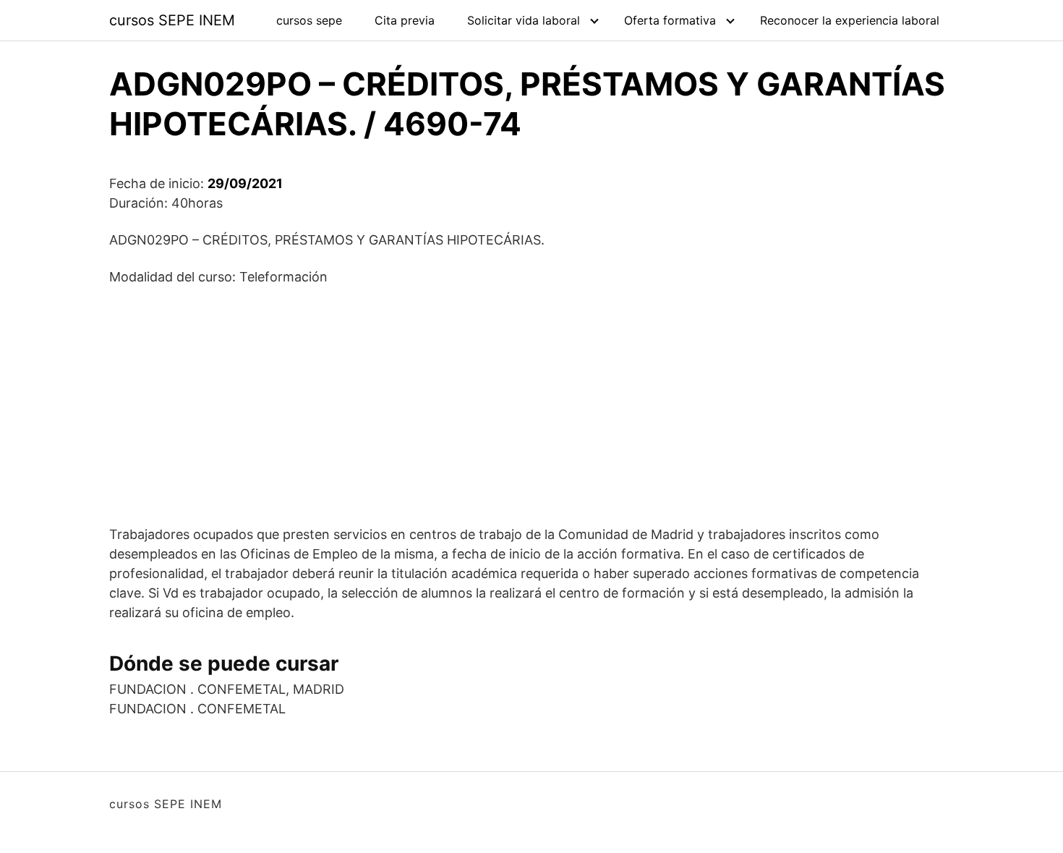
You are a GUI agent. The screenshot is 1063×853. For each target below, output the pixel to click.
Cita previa (405, 20)
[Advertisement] (531, 405)
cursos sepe (309, 20)
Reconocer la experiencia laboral (849, 20)
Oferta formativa (670, 20)
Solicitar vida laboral (523, 20)
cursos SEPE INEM (172, 20)
